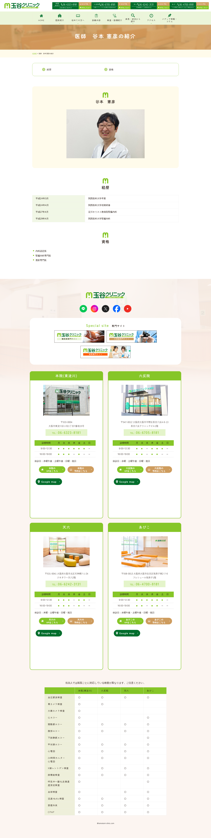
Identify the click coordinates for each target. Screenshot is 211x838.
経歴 (49, 69)
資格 (111, 69)
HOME (34, 53)
